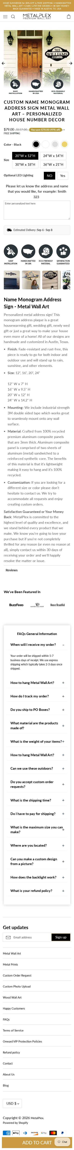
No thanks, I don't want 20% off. (37, 610)
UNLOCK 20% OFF (37, 599)
